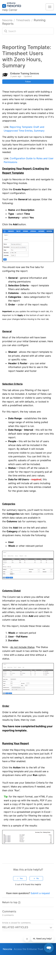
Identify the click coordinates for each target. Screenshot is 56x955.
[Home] (13, 5)
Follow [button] (28, 81)
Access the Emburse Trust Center (33, 949)
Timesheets (23, 20)
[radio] (20, 878)
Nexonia (7, 20)
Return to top (9, 902)
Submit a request (40, 893)
